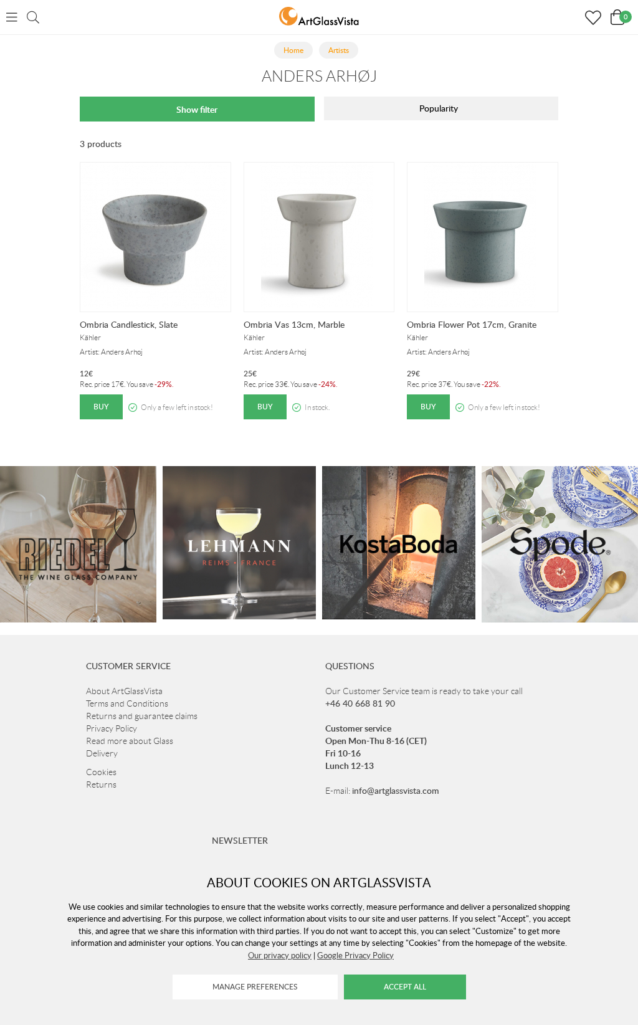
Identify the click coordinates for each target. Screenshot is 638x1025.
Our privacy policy (280, 955)
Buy (101, 406)
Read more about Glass (129, 741)
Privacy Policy (111, 728)
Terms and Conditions (127, 703)
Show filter (196, 109)
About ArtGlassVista (124, 691)
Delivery (102, 753)
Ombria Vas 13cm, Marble (294, 324)
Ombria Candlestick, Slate (129, 324)
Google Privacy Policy (355, 955)
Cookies (101, 772)
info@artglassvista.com (395, 790)
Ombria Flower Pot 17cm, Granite (471, 324)
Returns (101, 784)
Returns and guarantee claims (142, 716)
